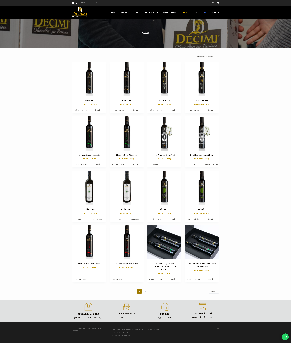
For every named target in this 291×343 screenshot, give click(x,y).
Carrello (215, 12)
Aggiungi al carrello (210, 164)
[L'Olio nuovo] (127, 188)
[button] (285, 336)
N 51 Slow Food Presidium (201, 154)
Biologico (164, 209)
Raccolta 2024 (164, 159)
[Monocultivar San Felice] (89, 242)
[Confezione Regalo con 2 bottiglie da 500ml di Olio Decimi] (164, 242)
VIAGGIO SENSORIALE (170, 12)
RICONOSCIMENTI (151, 12)
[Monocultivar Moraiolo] (89, 133)
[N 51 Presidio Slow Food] (164, 133)
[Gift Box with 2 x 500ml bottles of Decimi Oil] (202, 242)
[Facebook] (73, 3)
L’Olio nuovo (127, 209)
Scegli (97, 110)
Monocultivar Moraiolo (89, 154)
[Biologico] (164, 188)
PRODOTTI (136, 12)
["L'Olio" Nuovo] (89, 188)
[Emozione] (89, 79)
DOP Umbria (164, 100)
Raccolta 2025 (126, 104)
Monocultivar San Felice (89, 263)
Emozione (89, 100)
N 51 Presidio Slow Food (164, 154)
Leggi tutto (172, 164)
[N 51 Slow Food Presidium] (202, 133)
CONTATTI (195, 12)
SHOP (185, 12)
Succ (213, 291)
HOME (113, 12)
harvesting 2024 (201, 213)
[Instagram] (76, 3)
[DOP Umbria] (164, 79)
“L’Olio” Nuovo (89, 209)
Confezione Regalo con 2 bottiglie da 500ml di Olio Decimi (164, 266)
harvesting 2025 (89, 104)
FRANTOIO (123, 12)
